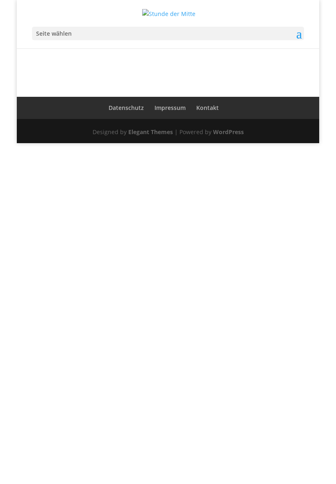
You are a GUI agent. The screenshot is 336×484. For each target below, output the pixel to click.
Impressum (170, 108)
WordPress (228, 132)
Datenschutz (126, 108)
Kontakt (207, 108)
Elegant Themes (150, 132)
